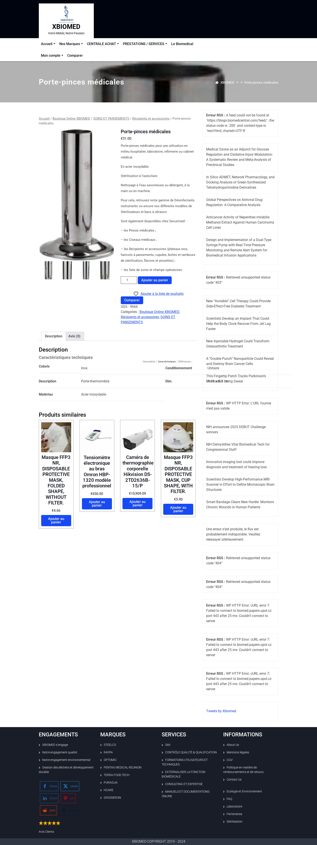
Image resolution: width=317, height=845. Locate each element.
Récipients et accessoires (150, 118)
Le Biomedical (182, 44)
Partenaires (234, 814)
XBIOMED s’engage (55, 744)
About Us (233, 744)
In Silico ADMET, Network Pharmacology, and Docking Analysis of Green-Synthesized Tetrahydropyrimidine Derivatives (240, 182)
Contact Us (234, 779)
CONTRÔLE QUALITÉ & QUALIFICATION (191, 752)
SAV (168, 744)
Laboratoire (234, 806)
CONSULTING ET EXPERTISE (184, 784)
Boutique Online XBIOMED (71, 118)
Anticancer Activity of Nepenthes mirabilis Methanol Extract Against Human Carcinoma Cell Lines (240, 222)
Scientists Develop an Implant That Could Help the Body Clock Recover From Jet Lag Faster (238, 323)
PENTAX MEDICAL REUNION (122, 767)
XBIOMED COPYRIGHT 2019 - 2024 (158, 841)
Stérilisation (234, 821)
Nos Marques (69, 44)
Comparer (75, 55)
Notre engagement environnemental (66, 760)
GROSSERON (112, 797)
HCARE (108, 790)
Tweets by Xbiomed (221, 711)
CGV (230, 760)
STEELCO (110, 744)
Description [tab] (53, 336)
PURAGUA (111, 782)
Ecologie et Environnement (244, 791)
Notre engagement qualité (59, 752)
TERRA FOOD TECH (116, 775)
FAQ (229, 799)
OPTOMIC (110, 760)
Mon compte (50, 55)
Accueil (46, 44)
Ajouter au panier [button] (56, 520)
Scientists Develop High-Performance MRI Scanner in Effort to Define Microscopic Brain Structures (240, 484)
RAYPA (108, 752)
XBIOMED (66, 26)
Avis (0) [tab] (74, 336)
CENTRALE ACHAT (101, 44)
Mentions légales (238, 752)
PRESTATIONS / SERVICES (143, 44)
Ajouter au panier (154, 280)
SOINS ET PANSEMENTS (111, 118)
